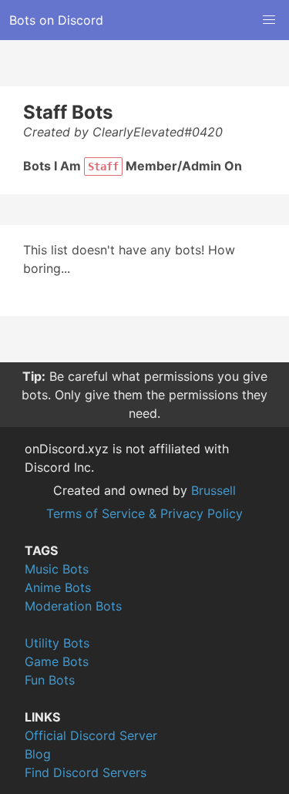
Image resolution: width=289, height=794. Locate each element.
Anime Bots (58, 587)
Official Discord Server (91, 735)
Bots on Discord (56, 20)
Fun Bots (50, 680)
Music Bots (57, 569)
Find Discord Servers (85, 772)
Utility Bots (57, 643)
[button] (269, 20)
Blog (38, 754)
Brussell (213, 490)
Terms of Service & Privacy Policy (144, 513)
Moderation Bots (73, 606)
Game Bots (57, 661)
